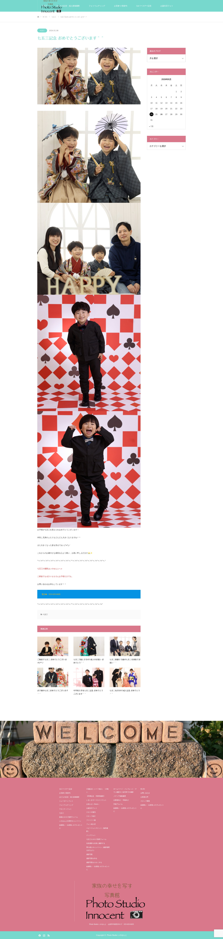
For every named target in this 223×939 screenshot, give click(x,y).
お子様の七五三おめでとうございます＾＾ (52, 692)
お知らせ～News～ (93, 804)
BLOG (143, 789)
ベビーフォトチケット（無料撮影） (97, 829)
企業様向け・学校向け (121, 800)
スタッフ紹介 (91, 816)
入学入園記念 (47, 17)
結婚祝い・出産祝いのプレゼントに (162, 17)
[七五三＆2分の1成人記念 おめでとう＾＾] (125, 677)
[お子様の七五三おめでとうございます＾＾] (52, 677)
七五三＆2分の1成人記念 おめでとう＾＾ (125, 692)
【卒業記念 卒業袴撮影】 (95, 796)
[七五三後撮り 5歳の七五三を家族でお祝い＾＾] (125, 646)
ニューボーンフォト (66, 801)
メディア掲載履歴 (119, 796)
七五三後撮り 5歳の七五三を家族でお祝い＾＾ (125, 661)
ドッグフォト (91, 835)
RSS (48, 935)
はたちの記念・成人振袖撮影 (68, 6)
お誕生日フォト (166, 6)
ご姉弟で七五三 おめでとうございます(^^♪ (52, 661)
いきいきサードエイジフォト (73, 17)
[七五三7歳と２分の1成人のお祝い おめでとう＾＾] (88, 646)
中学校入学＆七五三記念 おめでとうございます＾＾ (88, 692)
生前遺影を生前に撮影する (95, 843)
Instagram (44, 935)
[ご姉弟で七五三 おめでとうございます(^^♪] (52, 646)
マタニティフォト (65, 809)
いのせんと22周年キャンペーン (70, 821)
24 (151, 114)
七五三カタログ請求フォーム (96, 839)
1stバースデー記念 (143, 6)
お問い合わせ (145, 793)
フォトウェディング (97, 6)
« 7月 (151, 126)
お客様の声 (134, 17)
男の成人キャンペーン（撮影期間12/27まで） (98, 848)
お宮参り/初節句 (120, 6)
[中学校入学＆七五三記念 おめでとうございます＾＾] (88, 677)
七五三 (44, 6)
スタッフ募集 (145, 801)
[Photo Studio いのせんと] (111, 901)
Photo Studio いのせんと (117, 935)
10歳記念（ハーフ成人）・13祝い (97, 790)
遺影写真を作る (91, 858)
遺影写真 (97, 17)
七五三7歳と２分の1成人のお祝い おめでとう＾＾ (88, 661)
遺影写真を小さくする (94, 862)
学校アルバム (118, 804)
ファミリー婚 (91, 820)
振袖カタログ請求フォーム (68, 817)
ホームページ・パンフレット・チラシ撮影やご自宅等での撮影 (125, 790)
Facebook (39, 935)
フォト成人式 (91, 824)
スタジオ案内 (115, 17)
